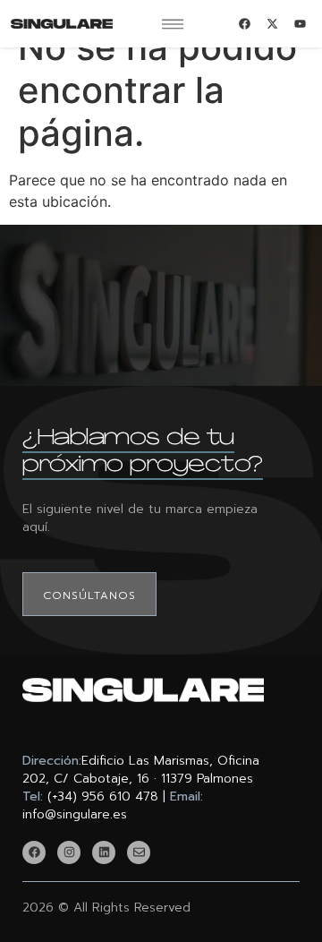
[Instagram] (68, 852)
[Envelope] (138, 852)
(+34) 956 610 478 (102, 796)
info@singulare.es (74, 814)
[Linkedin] (103, 852)
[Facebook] (34, 852)
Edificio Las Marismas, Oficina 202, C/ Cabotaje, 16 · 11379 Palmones (140, 769)
